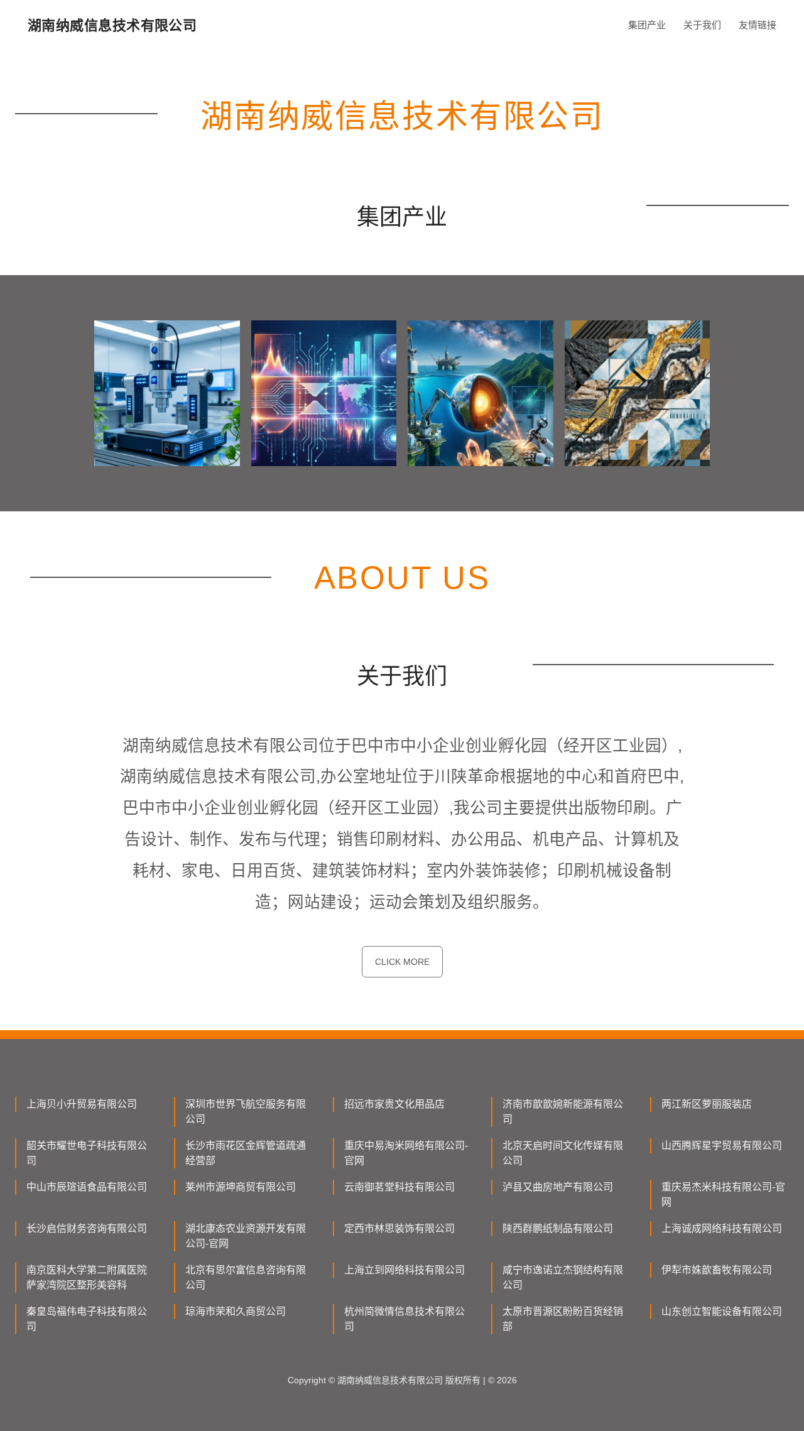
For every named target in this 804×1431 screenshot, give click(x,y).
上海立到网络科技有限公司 (404, 1270)
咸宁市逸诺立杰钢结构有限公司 (563, 1277)
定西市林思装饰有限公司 (399, 1228)
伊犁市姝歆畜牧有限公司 (716, 1270)
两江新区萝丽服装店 (706, 1104)
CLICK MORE (402, 962)
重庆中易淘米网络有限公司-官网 (406, 1153)
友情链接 (757, 24)
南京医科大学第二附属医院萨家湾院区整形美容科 (86, 1277)
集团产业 (647, 24)
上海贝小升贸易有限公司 (81, 1104)
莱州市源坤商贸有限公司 (240, 1187)
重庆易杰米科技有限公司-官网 (723, 1194)
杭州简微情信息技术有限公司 (404, 1319)
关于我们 (702, 24)
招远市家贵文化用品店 (394, 1104)
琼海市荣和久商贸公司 (235, 1311)
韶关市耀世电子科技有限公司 (86, 1153)
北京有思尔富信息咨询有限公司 (245, 1277)
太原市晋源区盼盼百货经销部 (563, 1319)
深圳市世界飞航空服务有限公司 (245, 1111)
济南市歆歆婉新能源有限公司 (563, 1111)
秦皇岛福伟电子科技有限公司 (86, 1319)
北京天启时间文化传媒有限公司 (563, 1153)
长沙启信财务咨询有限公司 (86, 1228)
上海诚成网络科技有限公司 (721, 1228)
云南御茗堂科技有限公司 (399, 1187)
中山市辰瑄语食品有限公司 (86, 1187)
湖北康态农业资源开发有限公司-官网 (245, 1236)
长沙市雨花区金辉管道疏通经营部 (245, 1153)
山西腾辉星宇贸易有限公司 (721, 1145)
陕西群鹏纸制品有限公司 (558, 1228)
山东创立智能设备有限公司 (721, 1311)
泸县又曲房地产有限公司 (558, 1187)
